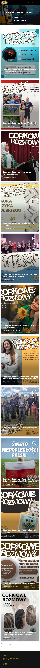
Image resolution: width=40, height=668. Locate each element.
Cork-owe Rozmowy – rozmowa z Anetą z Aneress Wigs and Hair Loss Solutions (20, 633)
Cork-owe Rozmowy (9, 66)
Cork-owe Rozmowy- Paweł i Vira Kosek (19, 123)
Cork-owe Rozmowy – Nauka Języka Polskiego (18, 224)
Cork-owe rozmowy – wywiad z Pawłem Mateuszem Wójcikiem (19, 70)
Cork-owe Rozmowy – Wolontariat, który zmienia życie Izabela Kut (20, 275)
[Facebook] (6, 664)
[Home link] (4, 2)
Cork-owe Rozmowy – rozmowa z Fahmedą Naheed (17, 173)
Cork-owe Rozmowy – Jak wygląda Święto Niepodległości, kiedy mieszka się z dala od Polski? (20, 481)
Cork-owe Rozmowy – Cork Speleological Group (20, 429)
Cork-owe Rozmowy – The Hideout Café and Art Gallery (19, 326)
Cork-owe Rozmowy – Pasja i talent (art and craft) (19, 531)
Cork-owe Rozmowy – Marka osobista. (19, 583)
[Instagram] (3, 664)
